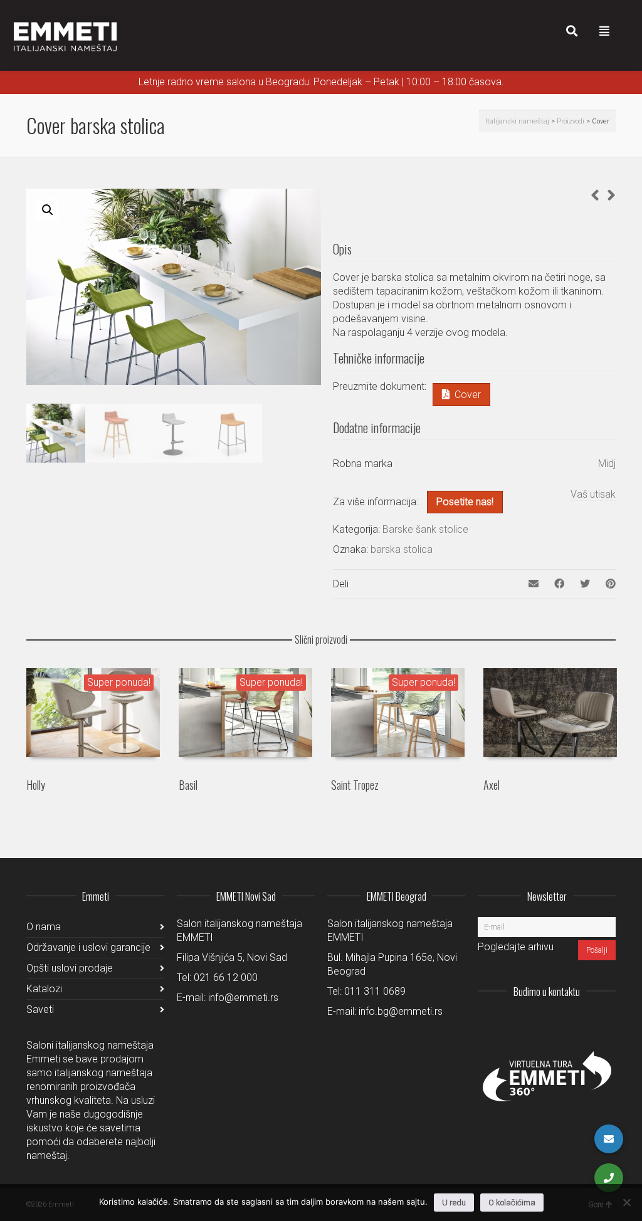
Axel (491, 785)
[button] (47, 210)
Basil (188, 785)
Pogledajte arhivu (516, 947)
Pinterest (606, 1022)
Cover (468, 395)
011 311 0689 (375, 991)
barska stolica (402, 549)
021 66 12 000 (226, 977)
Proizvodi (570, 121)
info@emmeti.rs (243, 998)
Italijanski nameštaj (517, 121)
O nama (43, 927)
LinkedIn (550, 1022)
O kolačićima (511, 1202)
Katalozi (44, 989)
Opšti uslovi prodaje (69, 968)
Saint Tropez (355, 785)
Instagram (523, 1022)
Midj (607, 463)
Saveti (40, 1009)
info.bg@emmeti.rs (401, 1011)
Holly (35, 785)
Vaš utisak (593, 494)
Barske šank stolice (425, 529)
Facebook (578, 1022)
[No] (626, 1202)
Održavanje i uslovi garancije (88, 947)
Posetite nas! (464, 502)
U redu (454, 1202)
